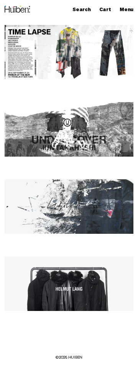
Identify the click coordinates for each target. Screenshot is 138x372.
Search (83, 9)
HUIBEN (75, 357)
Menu (128, 9)
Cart (107, 9)
